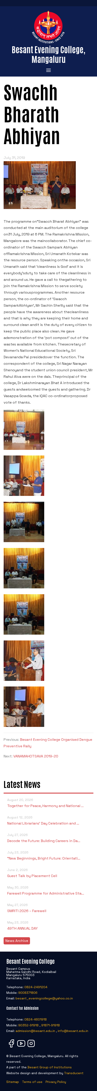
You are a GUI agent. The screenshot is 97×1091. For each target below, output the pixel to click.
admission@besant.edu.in (35, 1031)
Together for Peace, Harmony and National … (45, 803)
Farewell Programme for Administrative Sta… (45, 890)
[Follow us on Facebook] (11, 1047)
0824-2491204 (35, 987)
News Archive (16, 940)
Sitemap (12, 1082)
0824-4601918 (35, 1019)
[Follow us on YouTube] (21, 1047)
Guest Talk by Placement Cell (32, 873)
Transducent (73, 1073)
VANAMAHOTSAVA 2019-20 (35, 756)
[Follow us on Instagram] (31, 1047)
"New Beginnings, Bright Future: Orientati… (43, 855)
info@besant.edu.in (73, 1031)
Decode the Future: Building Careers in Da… (43, 838)
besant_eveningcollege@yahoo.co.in (44, 998)
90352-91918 (28, 1025)
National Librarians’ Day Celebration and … (43, 820)
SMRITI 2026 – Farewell (26, 908)
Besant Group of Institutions (50, 1067)
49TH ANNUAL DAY (22, 925)
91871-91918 (50, 1025)
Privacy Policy (56, 1082)
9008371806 (27, 993)
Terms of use (32, 1082)
